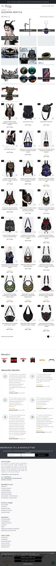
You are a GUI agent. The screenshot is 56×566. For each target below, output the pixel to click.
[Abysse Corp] (42, 362)
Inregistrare (4, 539)
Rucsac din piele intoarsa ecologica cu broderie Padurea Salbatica (9, 123)
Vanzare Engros (5, 512)
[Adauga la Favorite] (16, 118)
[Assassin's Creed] (33, 362)
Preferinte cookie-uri (28, 563)
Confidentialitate (5, 490)
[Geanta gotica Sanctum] (9, 139)
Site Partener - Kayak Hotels (9, 497)
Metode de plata (5, 508)
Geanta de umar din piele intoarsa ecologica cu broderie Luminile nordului (28, 151)
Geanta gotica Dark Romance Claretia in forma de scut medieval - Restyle (46, 325)
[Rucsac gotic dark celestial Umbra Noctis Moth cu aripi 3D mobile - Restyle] (9, 254)
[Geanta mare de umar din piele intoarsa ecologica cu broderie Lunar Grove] (28, 168)
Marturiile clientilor (6, 492)
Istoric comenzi (5, 543)
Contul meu (4, 537)
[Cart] (49, 6)
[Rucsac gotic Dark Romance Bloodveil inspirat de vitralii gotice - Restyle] (46, 225)
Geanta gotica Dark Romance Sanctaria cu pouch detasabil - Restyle (46, 295)
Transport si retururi (6, 510)
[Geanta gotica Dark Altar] (46, 111)
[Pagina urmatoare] (54, 336)
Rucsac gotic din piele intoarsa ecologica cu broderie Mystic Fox (10, 208)
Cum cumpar (4, 504)
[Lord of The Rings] (14, 362)
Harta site (4, 524)
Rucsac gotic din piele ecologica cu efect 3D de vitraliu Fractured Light (46, 180)
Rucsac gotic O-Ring (28, 121)
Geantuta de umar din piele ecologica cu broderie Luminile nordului (28, 237)
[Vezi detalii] (3, 118)
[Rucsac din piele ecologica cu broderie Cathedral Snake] (9, 225)
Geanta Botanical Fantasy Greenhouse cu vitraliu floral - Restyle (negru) (10, 295)
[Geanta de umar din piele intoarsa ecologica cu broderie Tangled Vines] (46, 198)
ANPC (2, 526)
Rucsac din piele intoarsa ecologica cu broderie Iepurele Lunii (9, 180)
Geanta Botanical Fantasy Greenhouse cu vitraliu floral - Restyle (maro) (28, 295)
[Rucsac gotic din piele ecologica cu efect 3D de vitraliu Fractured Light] (46, 168)
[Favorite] (45, 6)
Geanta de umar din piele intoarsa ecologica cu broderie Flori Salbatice (46, 151)
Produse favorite (5, 545)
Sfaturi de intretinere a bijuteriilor (10, 528)
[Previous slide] (3, 360)
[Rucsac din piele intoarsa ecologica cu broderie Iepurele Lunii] (9, 168)
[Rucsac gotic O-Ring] (28, 111)
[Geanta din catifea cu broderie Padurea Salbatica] (28, 254)
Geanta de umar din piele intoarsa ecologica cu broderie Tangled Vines (46, 209)
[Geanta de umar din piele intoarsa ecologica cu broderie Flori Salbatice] (46, 139)
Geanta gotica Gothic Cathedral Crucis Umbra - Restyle (9, 324)
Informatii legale (5, 519)
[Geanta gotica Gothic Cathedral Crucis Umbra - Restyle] (9, 313)
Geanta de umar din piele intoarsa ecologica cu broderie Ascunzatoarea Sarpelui (28, 209)
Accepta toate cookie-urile (28, 557)
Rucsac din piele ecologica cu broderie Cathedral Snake (10, 236)
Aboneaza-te (41, 455)
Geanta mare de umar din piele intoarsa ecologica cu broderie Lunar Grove (28, 180)
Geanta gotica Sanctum (10, 149)
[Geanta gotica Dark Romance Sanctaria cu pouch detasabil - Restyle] (46, 284)
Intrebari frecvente (6, 522)
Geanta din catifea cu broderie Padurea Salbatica (28, 265)
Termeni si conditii (6, 488)
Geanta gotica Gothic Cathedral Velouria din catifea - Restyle (28, 324)
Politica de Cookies (6, 494)
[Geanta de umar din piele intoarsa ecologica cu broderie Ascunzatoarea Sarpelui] (28, 198)
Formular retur (5, 546)
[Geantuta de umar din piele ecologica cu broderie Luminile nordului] (28, 225)
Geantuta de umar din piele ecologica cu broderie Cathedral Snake (46, 266)
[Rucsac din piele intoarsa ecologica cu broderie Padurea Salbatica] (9, 111)
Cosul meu (4, 506)
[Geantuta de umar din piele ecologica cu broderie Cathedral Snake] (46, 254)
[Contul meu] (47, 6)
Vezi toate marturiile (49, 370)
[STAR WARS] (4, 362)
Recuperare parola (6, 541)
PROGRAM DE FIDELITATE (8, 530)
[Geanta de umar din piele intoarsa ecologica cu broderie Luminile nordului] (28, 139)
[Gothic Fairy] (9, 6)
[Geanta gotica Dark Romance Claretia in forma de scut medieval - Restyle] (46, 313)
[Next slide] (53, 360)
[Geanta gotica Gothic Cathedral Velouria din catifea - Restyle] (28, 313)
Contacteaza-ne (5, 521)
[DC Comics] (52, 362)
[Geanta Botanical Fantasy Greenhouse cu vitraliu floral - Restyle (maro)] (28, 284)
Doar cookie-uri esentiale (28, 560)
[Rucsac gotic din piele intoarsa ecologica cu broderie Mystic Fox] (9, 198)
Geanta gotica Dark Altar (46, 121)
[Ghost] (23, 362)
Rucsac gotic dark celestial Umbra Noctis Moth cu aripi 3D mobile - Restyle (9, 266)
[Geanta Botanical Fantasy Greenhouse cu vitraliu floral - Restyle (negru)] (9, 284)
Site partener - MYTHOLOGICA (9, 495)
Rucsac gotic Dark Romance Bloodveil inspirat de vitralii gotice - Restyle (46, 237)
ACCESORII (3, 9)
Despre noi (4, 486)
